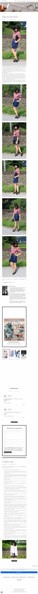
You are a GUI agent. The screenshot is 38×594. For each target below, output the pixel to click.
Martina (9, 409)
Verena (6, 19)
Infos (37, 1)
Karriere (33, 1)
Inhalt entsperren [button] (19, 572)
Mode (16, 1)
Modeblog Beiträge (6, 577)
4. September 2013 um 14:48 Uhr (7, 411)
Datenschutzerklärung (10, 447)
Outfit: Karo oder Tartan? (10, 17)
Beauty (18, 1)
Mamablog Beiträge (22, 577)
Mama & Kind (29, 1)
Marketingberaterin (12, 298)
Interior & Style (23, 1)
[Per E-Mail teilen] (15, 19)
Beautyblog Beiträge (14, 577)
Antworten (23, 404)
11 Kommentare (14, 560)
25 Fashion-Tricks (7, 462)
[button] (1, 592)
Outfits (3, 15)
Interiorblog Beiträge (31, 577)
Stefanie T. (10, 395)
